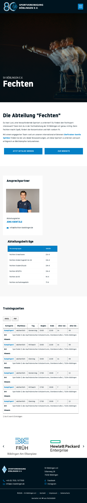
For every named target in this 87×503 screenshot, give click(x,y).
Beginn (43, 326)
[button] (80, 7)
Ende (52, 326)
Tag (33, 326)
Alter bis (73, 326)
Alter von (61, 326)
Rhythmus (21, 326)
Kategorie (9, 326)
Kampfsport (9, 330)
